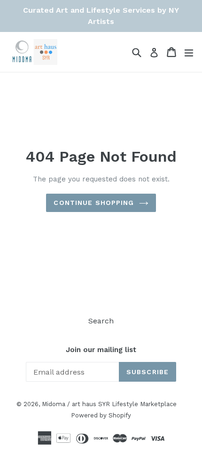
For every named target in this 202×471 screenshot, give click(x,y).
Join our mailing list (101, 349)
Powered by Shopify (101, 415)
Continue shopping (94, 202)
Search (101, 320)
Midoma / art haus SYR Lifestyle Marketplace (109, 404)
